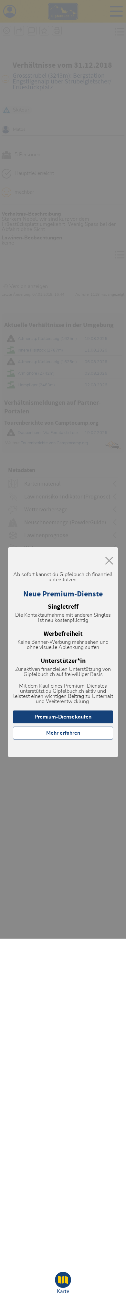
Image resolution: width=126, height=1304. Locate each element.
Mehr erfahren (63, 733)
